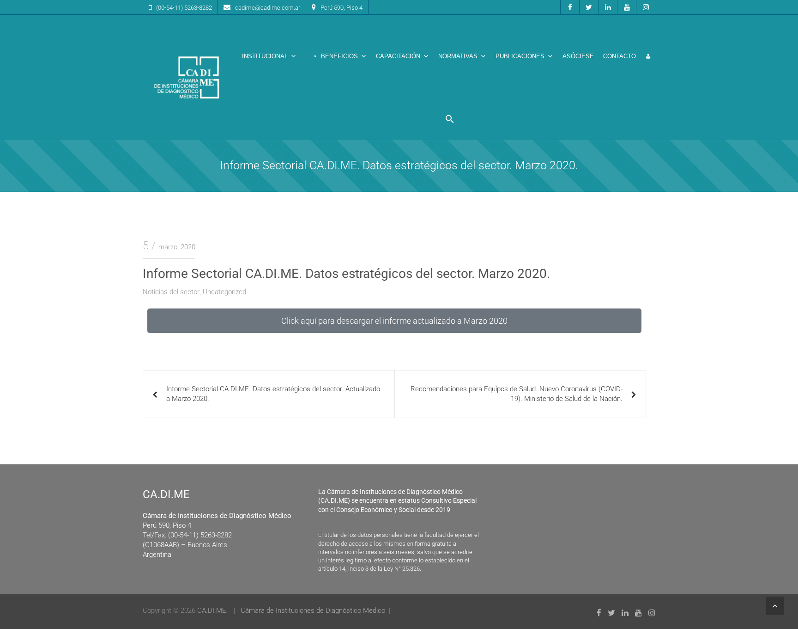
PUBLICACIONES (520, 56)
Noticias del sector (171, 292)
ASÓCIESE (578, 56)
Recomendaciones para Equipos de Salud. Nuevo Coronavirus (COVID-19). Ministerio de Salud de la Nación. (517, 394)
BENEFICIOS (339, 56)
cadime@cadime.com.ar (267, 7)
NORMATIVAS (458, 56)
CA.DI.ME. (212, 610)
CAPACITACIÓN (398, 56)
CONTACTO (619, 56)
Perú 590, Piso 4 (341, 7)
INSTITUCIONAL (265, 56)
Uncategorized (224, 292)
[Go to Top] (775, 606)
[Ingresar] (648, 56)
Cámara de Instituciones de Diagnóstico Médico (313, 610)
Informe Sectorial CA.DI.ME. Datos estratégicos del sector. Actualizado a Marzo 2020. (273, 394)
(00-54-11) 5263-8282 (184, 7)
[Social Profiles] (570, 7)
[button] (450, 119)
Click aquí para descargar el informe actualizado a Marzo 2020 (394, 321)
